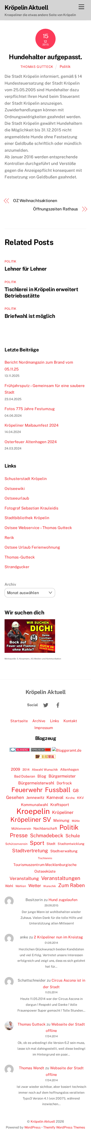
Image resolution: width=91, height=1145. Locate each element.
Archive (38, 721)
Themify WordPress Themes (64, 1127)
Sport (37, 843)
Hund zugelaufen (63, 900)
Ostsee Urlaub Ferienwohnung (32, 547)
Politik (65, 66)
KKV (80, 798)
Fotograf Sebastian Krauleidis (31, 508)
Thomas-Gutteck (20, 557)
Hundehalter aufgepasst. (45, 57)
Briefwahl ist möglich (30, 316)
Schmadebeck (46, 835)
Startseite (19, 721)
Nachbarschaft (45, 828)
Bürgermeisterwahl (36, 783)
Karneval (55, 797)
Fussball (58, 789)
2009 (15, 769)
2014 (26, 769)
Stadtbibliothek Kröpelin (27, 518)
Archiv (10, 584)
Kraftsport (59, 804)
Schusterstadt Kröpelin (26, 478)
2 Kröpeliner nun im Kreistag (58, 937)
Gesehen (15, 797)
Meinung (61, 820)
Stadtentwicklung (71, 844)
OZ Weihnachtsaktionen (35, 200)
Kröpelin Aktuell (43, 1121)
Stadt (51, 844)
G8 (76, 790)
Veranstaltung (24, 878)
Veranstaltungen (60, 878)
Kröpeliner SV (30, 819)
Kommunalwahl (34, 804)
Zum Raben (71, 885)
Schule (72, 835)
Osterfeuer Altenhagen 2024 (31, 442)
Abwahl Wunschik (45, 769)
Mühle (76, 820)
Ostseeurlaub (17, 498)
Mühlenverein (21, 828)
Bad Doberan (24, 776)
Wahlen (20, 886)
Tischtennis (45, 858)
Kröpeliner (63, 812)
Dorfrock (64, 783)
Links (54, 721)
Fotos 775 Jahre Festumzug (30, 409)
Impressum (43, 727)
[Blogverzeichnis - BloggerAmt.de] (66, 750)
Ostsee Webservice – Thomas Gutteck (38, 527)
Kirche (70, 798)
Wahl (9, 886)
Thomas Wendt (31, 1068)
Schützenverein (16, 844)
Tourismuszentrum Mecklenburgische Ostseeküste (45, 867)
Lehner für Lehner (26, 269)
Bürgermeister (62, 776)
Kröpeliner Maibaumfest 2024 (32, 425)
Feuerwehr (27, 789)
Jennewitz (35, 797)
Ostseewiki (15, 488)
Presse (19, 835)
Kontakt (70, 721)
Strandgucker (17, 567)
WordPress (32, 1127)
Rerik (9, 537)
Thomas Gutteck (36, 67)
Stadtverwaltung (64, 851)
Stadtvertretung (30, 850)
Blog (41, 776)
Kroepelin (33, 811)
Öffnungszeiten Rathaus (55, 209)
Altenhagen (69, 769)
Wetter (34, 885)
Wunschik (49, 886)
